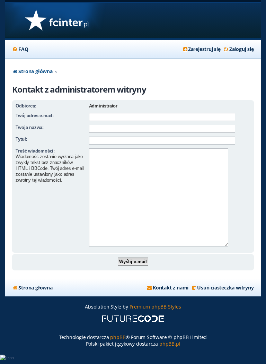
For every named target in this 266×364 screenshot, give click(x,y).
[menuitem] (20, 49)
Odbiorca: (26, 106)
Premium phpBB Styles (155, 306)
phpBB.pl (169, 343)
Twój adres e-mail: (34, 115)
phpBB (117, 337)
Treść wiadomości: (35, 151)
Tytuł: (21, 139)
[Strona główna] (56, 20)
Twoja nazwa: (30, 127)
